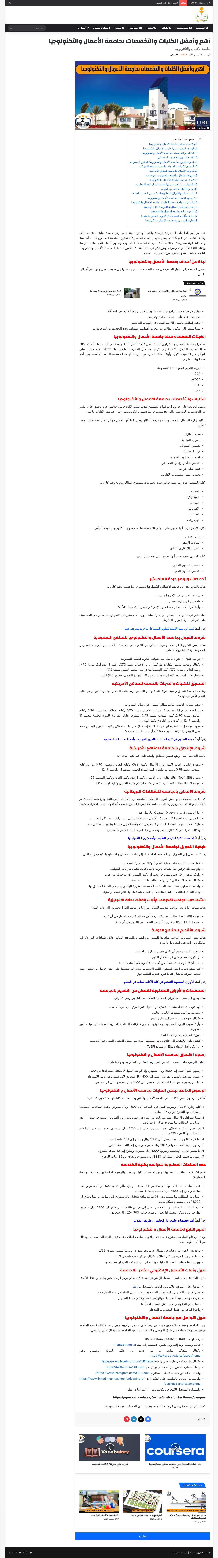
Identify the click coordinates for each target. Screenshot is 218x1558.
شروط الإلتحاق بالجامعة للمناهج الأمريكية (172, 170)
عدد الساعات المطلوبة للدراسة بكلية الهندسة (168, 207)
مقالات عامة (101, 28)
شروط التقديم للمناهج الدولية (177, 188)
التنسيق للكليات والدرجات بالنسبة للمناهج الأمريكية (166, 166)
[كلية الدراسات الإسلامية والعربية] (132, 293)
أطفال (83, 28)
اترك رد (143, 1536)
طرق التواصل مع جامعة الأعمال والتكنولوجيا (169, 220)
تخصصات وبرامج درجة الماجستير (176, 157)
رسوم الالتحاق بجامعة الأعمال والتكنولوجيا (170, 197)
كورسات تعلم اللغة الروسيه (167, 3)
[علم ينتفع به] (201, 15)
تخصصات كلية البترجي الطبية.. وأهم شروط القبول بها (161, 838)
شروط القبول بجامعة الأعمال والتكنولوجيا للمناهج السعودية (162, 162)
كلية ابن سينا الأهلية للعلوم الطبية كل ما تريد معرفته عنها (159, 628)
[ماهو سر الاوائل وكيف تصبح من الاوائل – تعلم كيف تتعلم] (186, 1501)
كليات (165, 28)
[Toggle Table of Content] (199, 139)
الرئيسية (201, 28)
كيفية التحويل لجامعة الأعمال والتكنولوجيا (172, 179)
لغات (150, 28)
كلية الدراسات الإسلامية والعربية (105, 291)
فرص (119, 28)
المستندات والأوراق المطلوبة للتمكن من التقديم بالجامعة (162, 193)
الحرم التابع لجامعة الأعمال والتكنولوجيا (172, 211)
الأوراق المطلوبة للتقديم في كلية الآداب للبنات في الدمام (159, 982)
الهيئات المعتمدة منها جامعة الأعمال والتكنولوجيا (169, 148)
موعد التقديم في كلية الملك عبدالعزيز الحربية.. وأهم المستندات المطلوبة (149, 739)
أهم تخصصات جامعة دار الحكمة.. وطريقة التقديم (164, 1220)
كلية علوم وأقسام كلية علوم (104, 1515)
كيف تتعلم (183, 28)
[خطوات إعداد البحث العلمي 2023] (142, 1501)
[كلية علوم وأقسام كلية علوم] (99, 1501)
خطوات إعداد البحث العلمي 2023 (146, 1515)
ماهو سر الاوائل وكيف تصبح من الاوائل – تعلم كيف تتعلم (187, 1516)
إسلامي (134, 28)
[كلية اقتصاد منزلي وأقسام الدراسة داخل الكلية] (197, 292)
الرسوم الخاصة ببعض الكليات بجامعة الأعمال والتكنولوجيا (162, 202)
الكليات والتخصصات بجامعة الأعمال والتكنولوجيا (168, 152)
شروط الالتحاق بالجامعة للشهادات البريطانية (170, 175)
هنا (134, 1286)
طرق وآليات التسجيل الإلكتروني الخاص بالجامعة (167, 215)
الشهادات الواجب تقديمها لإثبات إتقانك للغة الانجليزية (164, 184)
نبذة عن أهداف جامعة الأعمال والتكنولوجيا (172, 143)
